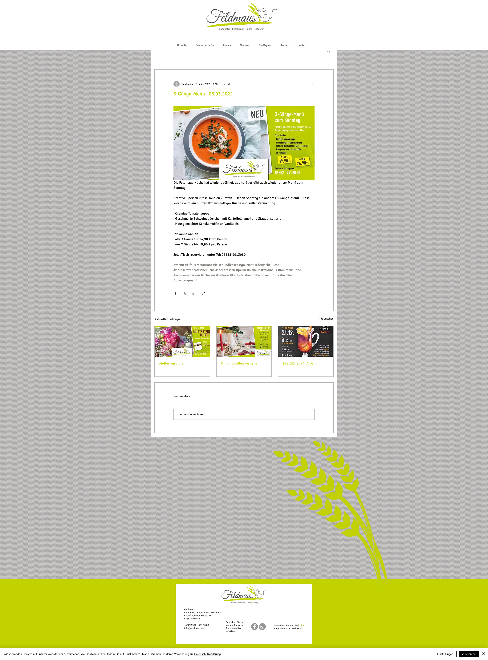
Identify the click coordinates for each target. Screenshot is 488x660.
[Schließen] (483, 654)
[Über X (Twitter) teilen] (184, 293)
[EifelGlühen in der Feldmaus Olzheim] (305, 341)
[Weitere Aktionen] (312, 84)
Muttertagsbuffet (172, 363)
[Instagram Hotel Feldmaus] (262, 626)
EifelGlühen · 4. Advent (300, 363)
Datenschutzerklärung (207, 654)
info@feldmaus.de (194, 628)
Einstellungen (445, 654)
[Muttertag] (182, 341)
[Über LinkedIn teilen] (194, 293)
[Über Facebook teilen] (175, 293)
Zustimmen (469, 654)
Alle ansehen (326, 318)
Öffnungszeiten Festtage (239, 363)
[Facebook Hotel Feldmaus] (254, 626)
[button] (329, 51)
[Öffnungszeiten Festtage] (244, 341)
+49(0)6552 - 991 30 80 (196, 625)
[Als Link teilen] (203, 293)
